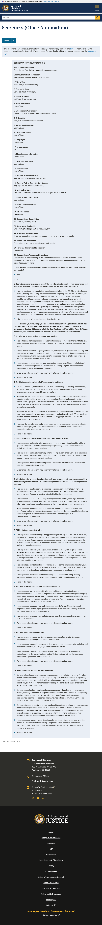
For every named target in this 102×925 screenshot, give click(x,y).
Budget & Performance (51, 838)
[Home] (15, 11)
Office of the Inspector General (51, 877)
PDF (72, 49)
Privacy (51, 866)
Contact (50, 915)
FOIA (51, 849)
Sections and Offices (40, 776)
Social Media (37, 790)
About (51, 832)
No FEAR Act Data (51, 883)
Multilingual (51, 900)
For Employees (51, 871)
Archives (51, 843)
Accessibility (51, 855)
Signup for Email (42, 787)
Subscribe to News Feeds (42, 793)
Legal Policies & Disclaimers (51, 860)
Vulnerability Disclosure (51, 894)
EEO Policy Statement (51, 888)
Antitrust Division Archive (42, 781)
